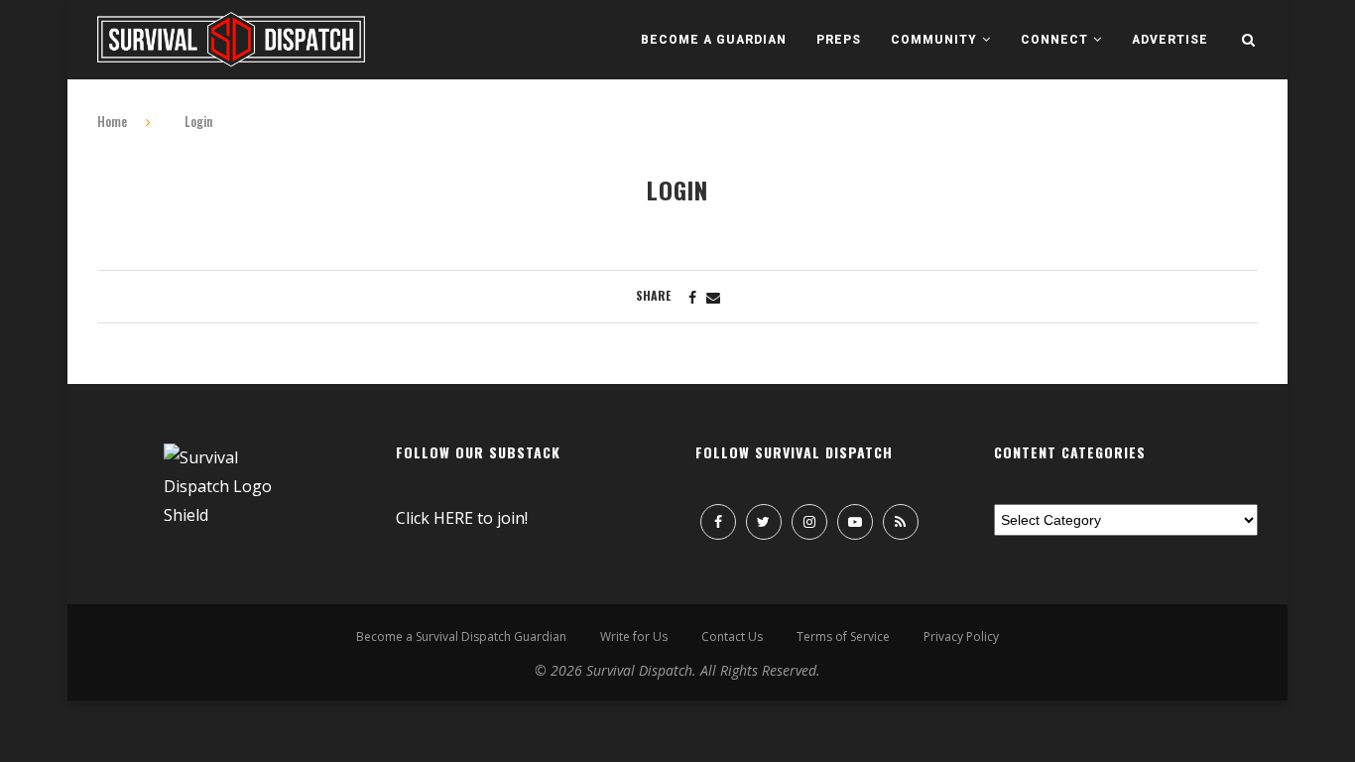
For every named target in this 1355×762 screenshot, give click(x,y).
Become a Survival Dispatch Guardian (461, 636)
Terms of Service (843, 636)
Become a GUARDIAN (714, 40)
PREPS (838, 40)
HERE (453, 518)
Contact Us (732, 636)
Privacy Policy (961, 636)
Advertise (1170, 40)
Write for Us (634, 636)
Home (112, 121)
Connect (1054, 40)
